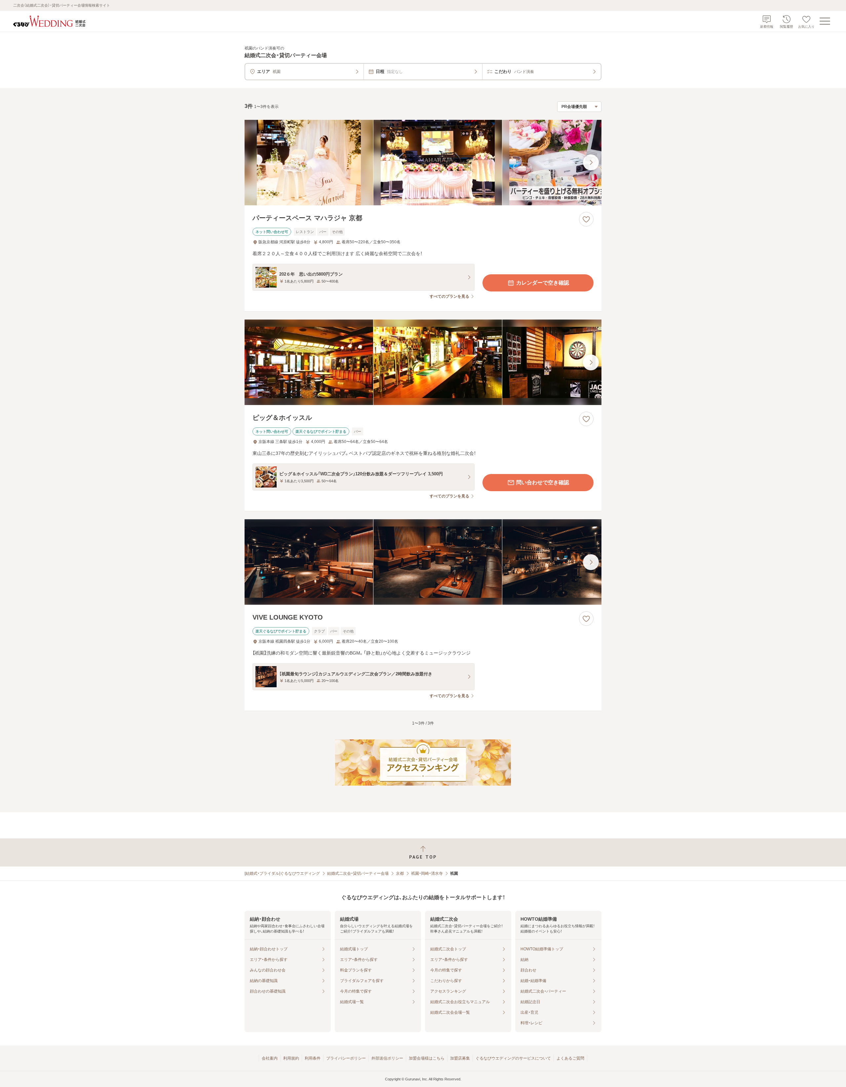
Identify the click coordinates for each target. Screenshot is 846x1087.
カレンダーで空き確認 (542, 283)
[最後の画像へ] (591, 162)
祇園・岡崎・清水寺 (427, 873)
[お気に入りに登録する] (586, 219)
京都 (400, 873)
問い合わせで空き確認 (542, 482)
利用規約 (291, 1058)
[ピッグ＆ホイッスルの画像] (423, 362)
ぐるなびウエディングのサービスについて (513, 1058)
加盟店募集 (460, 1058)
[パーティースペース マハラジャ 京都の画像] (423, 162)
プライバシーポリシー (346, 1058)
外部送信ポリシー (387, 1058)
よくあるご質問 (570, 1058)
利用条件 (313, 1058)
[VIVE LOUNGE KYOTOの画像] (423, 562)
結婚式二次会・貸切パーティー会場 (358, 873)
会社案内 (270, 1058)
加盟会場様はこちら (426, 1058)
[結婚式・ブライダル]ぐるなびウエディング (282, 873)
